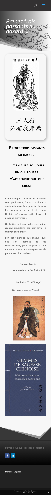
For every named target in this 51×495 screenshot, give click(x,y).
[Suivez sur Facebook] (7, 455)
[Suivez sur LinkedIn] (13, 455)
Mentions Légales (13, 471)
